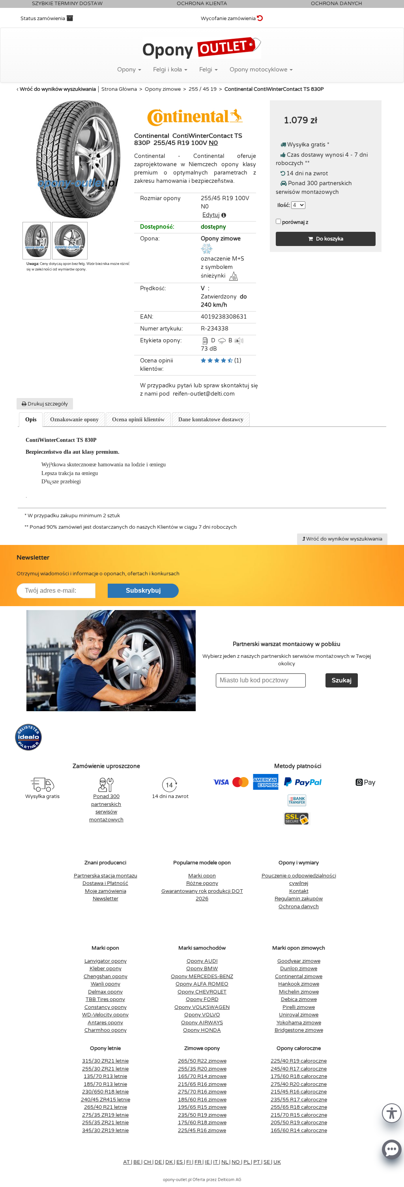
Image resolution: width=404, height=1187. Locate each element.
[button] (392, 1112)
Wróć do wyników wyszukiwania (58, 89)
